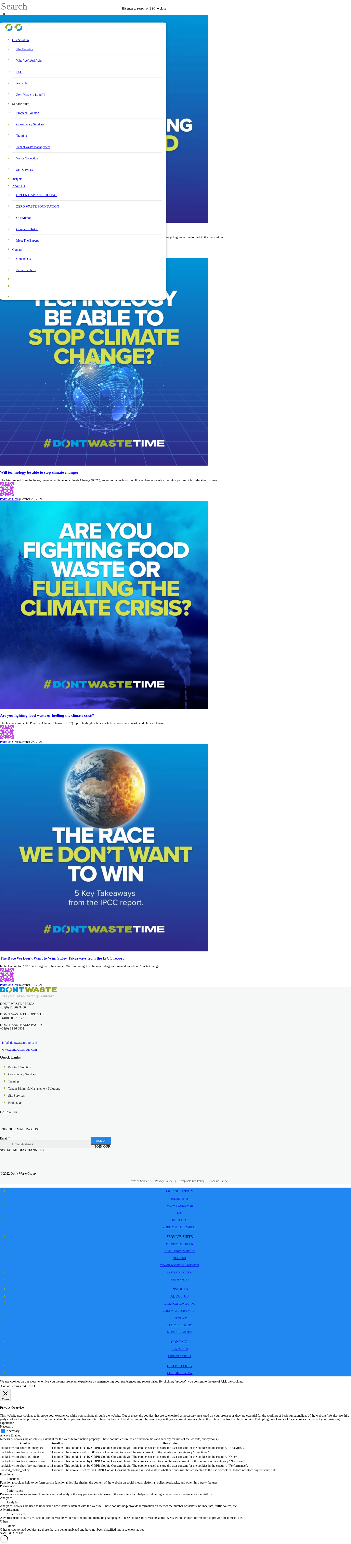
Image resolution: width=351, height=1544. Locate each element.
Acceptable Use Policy (191, 1180)
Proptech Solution (27, 113)
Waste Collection (27, 158)
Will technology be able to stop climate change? (39, 472)
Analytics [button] (6, 1498)
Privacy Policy (163, 1180)
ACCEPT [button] (29, 1386)
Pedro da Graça (10, 499)
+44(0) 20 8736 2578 (13, 1018)
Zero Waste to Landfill (30, 94)
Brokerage (15, 1102)
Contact (17, 249)
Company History (27, 229)
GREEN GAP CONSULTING (36, 195)
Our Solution (20, 40)
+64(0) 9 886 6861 (12, 1028)
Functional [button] (7, 1474)
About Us (18, 186)
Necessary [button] (6, 1426)
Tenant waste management (33, 147)
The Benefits (24, 49)
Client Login (179, 1366)
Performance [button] (8, 1486)
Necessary (13, 1431)
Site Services (24, 169)
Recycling (22, 83)
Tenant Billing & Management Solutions (34, 1088)
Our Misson (23, 217)
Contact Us (23, 258)
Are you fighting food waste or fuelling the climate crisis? (47, 715)
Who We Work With (29, 60)
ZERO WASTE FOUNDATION (37, 206)
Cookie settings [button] (11, 1386)
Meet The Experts (27, 240)
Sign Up (100, 1140)
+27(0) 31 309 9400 (13, 1007)
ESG (19, 72)
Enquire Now (27, 286)
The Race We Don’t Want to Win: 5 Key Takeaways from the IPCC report (62, 958)
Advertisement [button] (9, 1509)
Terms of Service (139, 1180)
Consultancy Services (30, 124)
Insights (17, 179)
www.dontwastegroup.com (19, 1049)
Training (21, 135)
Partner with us (26, 270)
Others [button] (4, 1521)
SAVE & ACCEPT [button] (12, 1533)
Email (5, 1138)
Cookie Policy (219, 1180)
